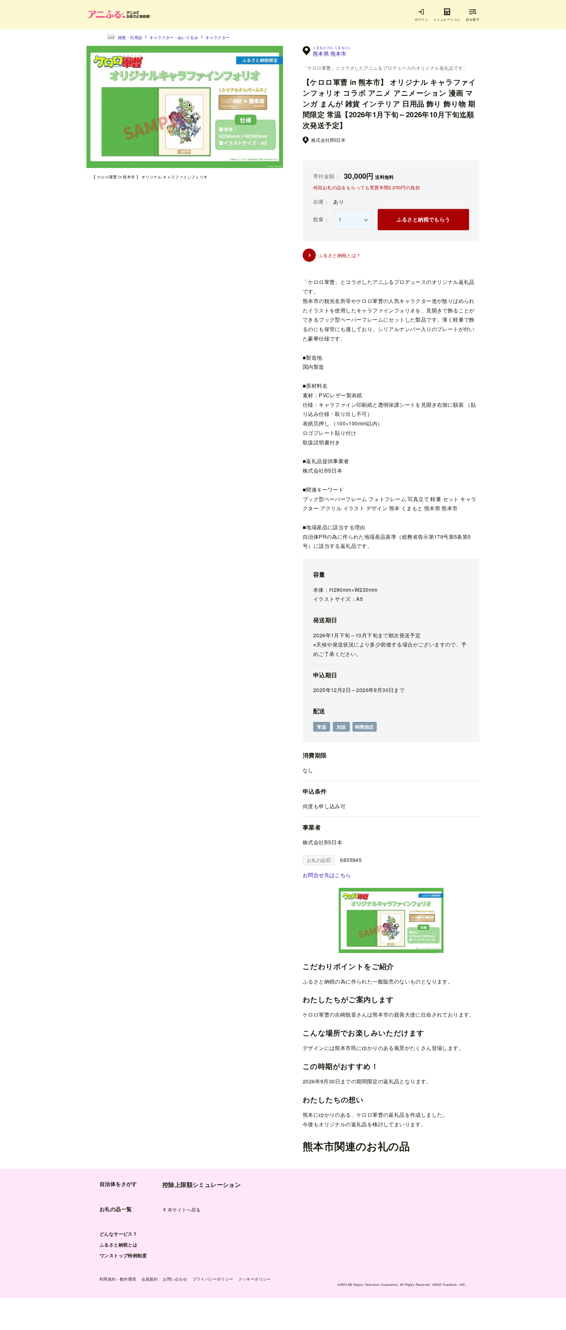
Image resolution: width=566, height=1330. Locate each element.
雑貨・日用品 (130, 37)
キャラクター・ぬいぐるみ (173, 37)
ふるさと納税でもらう (423, 219)
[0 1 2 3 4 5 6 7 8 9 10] (352, 219)
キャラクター (217, 37)
